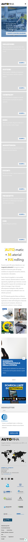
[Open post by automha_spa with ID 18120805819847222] (20, 314)
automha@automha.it (7, 474)
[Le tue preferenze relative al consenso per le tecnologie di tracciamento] (25, 540)
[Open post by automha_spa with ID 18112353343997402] (20, 327)
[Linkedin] (9, 479)
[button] (25, 4)
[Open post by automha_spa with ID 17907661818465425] (7, 327)
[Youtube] (12, 479)
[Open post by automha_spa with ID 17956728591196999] (7, 314)
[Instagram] (6, 479)
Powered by (22, 538)
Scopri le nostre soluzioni (14, 33)
